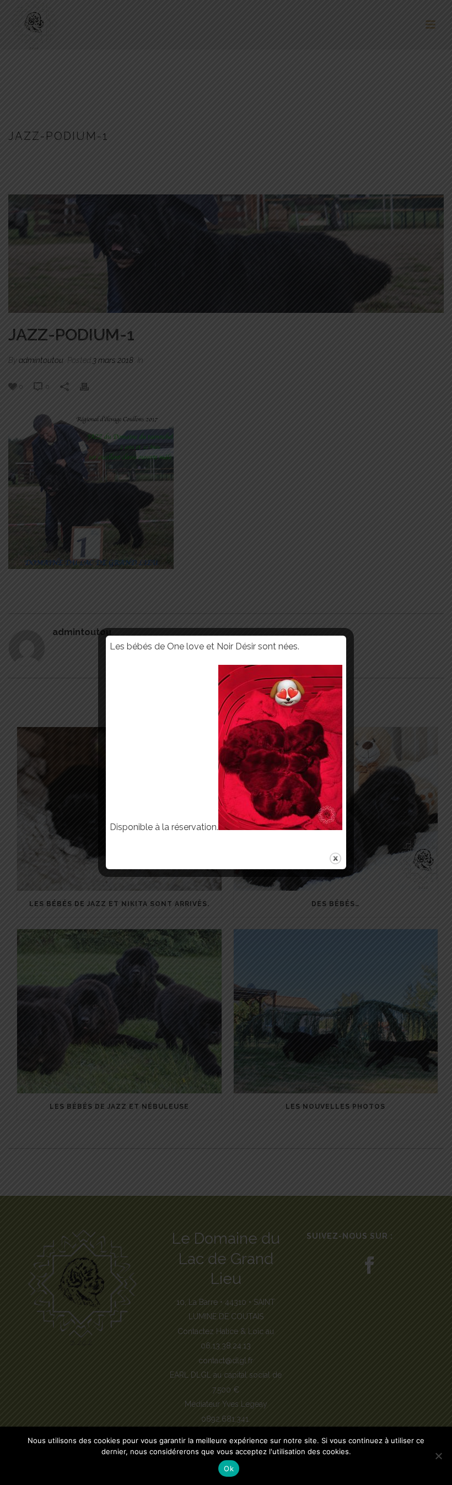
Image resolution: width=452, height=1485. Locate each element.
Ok (229, 1468)
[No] (438, 1455)
